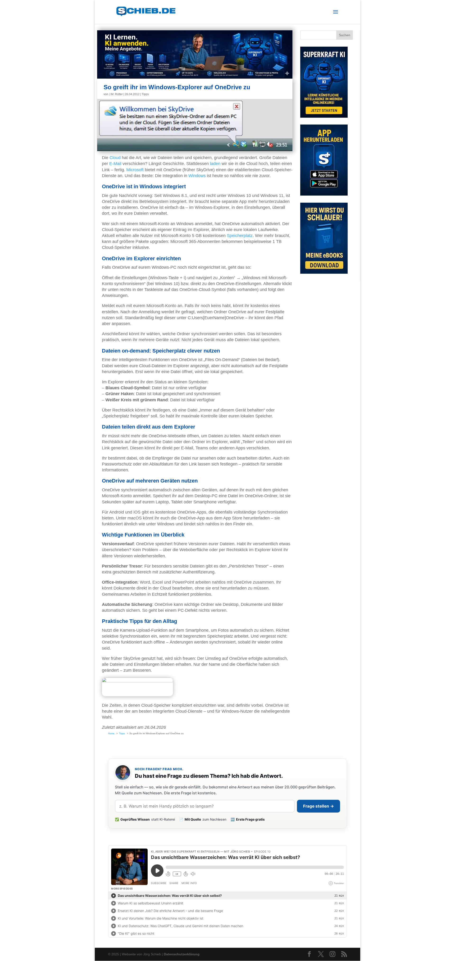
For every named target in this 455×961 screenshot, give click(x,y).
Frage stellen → (318, 806)
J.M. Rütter (116, 94)
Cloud (115, 157)
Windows (197, 175)
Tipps (145, 94)
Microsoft (135, 169)
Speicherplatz (240, 235)
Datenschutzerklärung (182, 954)
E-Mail (115, 163)
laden (215, 163)
